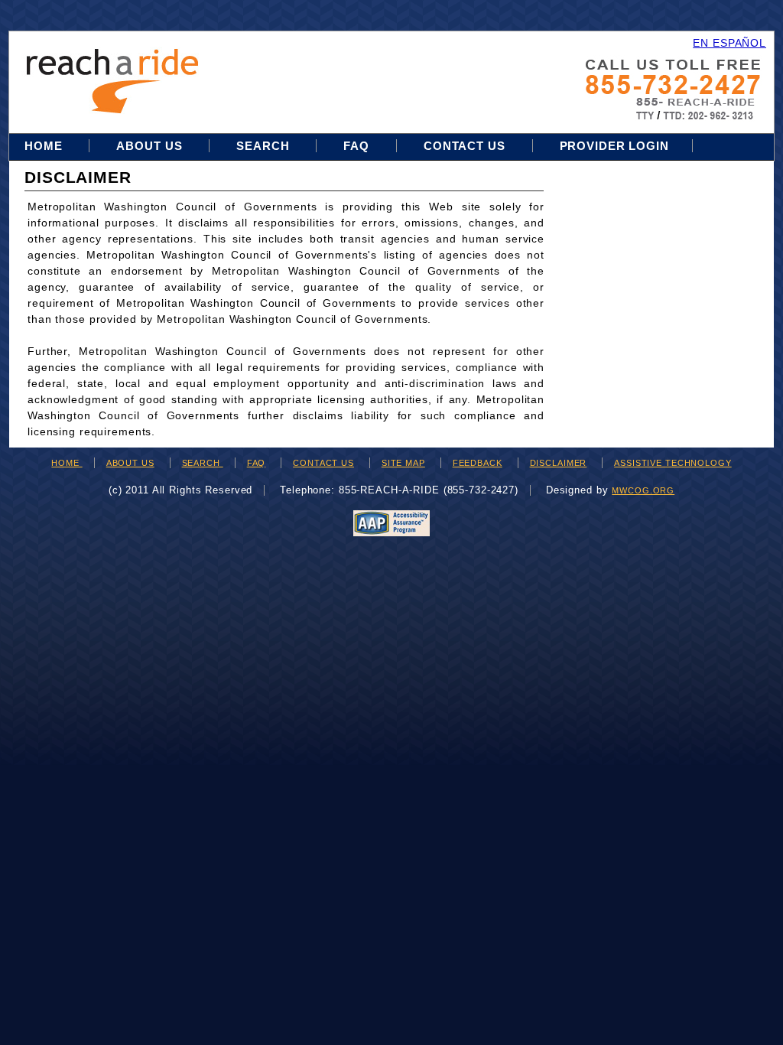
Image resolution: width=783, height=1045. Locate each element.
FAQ (356, 145)
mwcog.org (643, 490)
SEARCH (202, 462)
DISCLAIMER (558, 462)
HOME (66, 462)
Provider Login (614, 145)
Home (45, 145)
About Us (149, 145)
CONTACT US (323, 462)
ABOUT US (130, 462)
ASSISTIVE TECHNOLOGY (673, 462)
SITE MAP (403, 462)
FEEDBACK (477, 462)
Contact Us (464, 145)
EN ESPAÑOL (729, 43)
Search (264, 145)
